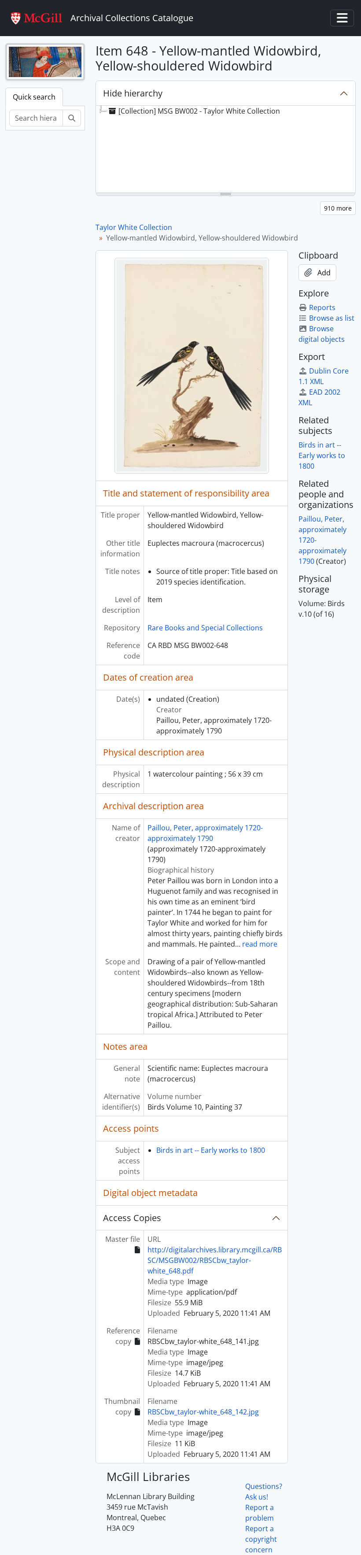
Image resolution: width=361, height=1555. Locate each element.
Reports (322, 307)
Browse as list (331, 318)
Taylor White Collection (134, 227)
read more (259, 944)
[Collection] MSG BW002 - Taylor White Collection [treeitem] (199, 111)
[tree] (225, 150)
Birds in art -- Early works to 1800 (210, 1150)
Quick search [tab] (34, 97)
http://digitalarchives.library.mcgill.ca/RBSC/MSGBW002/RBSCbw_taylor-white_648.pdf (214, 1260)
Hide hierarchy (132, 93)
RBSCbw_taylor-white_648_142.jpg (203, 1412)
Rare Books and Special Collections (205, 628)
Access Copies (132, 1218)
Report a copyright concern (261, 1539)
